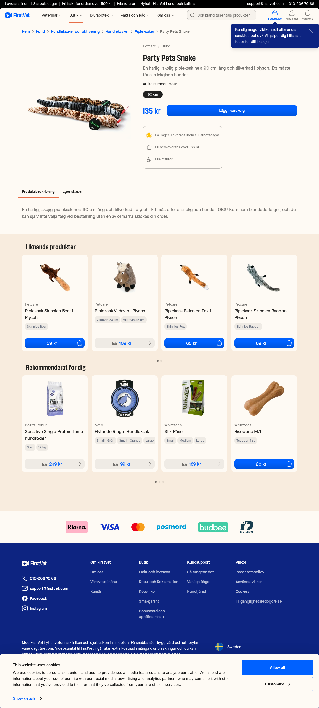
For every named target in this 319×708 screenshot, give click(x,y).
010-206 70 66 (43, 578)
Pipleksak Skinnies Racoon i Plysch (261, 314)
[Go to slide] (158, 361)
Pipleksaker (144, 31)
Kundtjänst (196, 591)
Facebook (38, 598)
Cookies (242, 591)
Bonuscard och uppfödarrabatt (152, 613)
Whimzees (173, 425)
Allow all (277, 667)
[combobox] (221, 15)
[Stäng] (311, 31)
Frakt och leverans (154, 572)
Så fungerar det (200, 572)
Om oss (96, 572)
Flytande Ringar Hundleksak (122, 431)
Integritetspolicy (250, 572)
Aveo (99, 425)
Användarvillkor (249, 581)
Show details (24, 698)
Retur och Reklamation (158, 581)
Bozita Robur (36, 425)
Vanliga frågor (199, 581)
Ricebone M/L (248, 431)
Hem (26, 31)
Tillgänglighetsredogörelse (259, 601)
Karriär (95, 591)
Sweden (234, 646)
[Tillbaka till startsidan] (17, 15)
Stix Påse (173, 431)
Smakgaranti (149, 601)
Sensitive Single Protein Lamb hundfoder (54, 434)
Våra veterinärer (103, 581)
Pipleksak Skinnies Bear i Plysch (49, 314)
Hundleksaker (117, 31)
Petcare (149, 46)
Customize (274, 684)
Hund (40, 31)
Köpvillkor (147, 591)
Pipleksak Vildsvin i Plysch (120, 311)
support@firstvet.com (265, 3)
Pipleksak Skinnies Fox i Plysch (187, 314)
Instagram (38, 608)
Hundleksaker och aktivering (75, 31)
